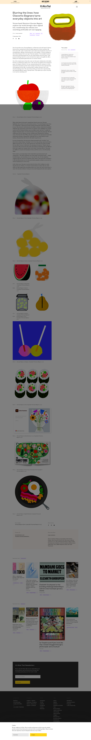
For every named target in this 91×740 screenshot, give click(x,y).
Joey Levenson (19, 33)
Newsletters (56, 716)
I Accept (33, 734)
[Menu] (76, 6)
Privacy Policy (56, 708)
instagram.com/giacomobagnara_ (22, 536)
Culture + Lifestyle (31, 705)
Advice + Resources (31, 703)
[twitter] (16, 38)
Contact (55, 703)
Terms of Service (57, 710)
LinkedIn (42, 703)
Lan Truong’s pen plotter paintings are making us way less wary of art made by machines (68, 64)
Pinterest (42, 708)
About (54, 700)
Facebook (42, 705)
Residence (69, 700)
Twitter (42, 707)
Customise (15, 734)
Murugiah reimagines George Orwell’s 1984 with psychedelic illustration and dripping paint (68, 87)
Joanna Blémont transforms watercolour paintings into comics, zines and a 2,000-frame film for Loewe (68, 56)
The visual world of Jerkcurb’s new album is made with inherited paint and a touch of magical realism (68, 79)
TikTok (41, 702)
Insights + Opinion (31, 700)
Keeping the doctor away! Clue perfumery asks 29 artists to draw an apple (68, 71)
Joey (49, 538)
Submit (55, 702)
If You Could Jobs (71, 705)
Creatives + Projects (32, 702)
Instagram (42, 700)
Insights (55, 715)
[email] (18, 38)
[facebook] (13, 38)
